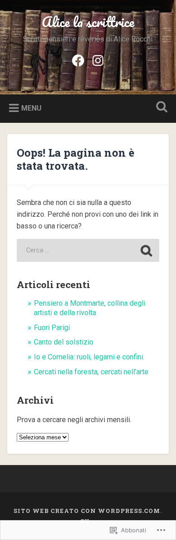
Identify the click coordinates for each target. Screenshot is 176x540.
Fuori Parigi (52, 327)
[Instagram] (98, 59)
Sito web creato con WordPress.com (87, 510)
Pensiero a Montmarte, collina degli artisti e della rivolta (89, 308)
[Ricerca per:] (88, 250)
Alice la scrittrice (88, 22)
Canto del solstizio (63, 342)
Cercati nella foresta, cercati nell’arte (91, 372)
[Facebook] (78, 59)
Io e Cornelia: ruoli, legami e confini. (89, 357)
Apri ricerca (160, 107)
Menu (31, 108)
